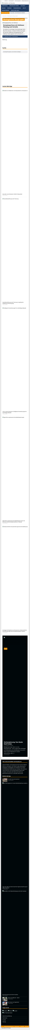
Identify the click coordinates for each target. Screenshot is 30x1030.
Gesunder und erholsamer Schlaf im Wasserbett (12, 194)
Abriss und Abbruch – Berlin (13, 997)
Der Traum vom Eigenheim (13, 1002)
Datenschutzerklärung (7, 1016)
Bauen (3, 8)
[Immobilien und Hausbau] (15, 3)
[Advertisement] (16, 42)
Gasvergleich (11, 0)
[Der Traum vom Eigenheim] (4, 1004)
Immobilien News (14, 5)
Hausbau (23, 5)
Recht (24, 8)
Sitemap (4, 1021)
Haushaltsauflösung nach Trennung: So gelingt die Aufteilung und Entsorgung (12, 303)
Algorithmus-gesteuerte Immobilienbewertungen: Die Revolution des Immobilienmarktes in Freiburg (13, 521)
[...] (23, 34)
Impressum (4, 1018)
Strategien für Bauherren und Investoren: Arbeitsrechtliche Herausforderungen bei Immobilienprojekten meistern (14, 630)
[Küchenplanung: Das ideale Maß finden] (15, 739)
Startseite (4, 5)
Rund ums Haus (15, 10)
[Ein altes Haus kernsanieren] (4, 781)
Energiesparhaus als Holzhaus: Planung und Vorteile (13, 26)
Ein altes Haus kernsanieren (13, 779)
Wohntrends (5, 10)
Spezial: (6, 0)
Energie (9, 8)
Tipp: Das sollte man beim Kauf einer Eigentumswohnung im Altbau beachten (14, 887)
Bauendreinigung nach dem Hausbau (10, 994)
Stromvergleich (18, 0)
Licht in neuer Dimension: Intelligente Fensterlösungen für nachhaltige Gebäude (14, 412)
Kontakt (4, 1019)
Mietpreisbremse (25, 0)
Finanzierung (17, 8)
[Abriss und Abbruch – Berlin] (4, 1000)
